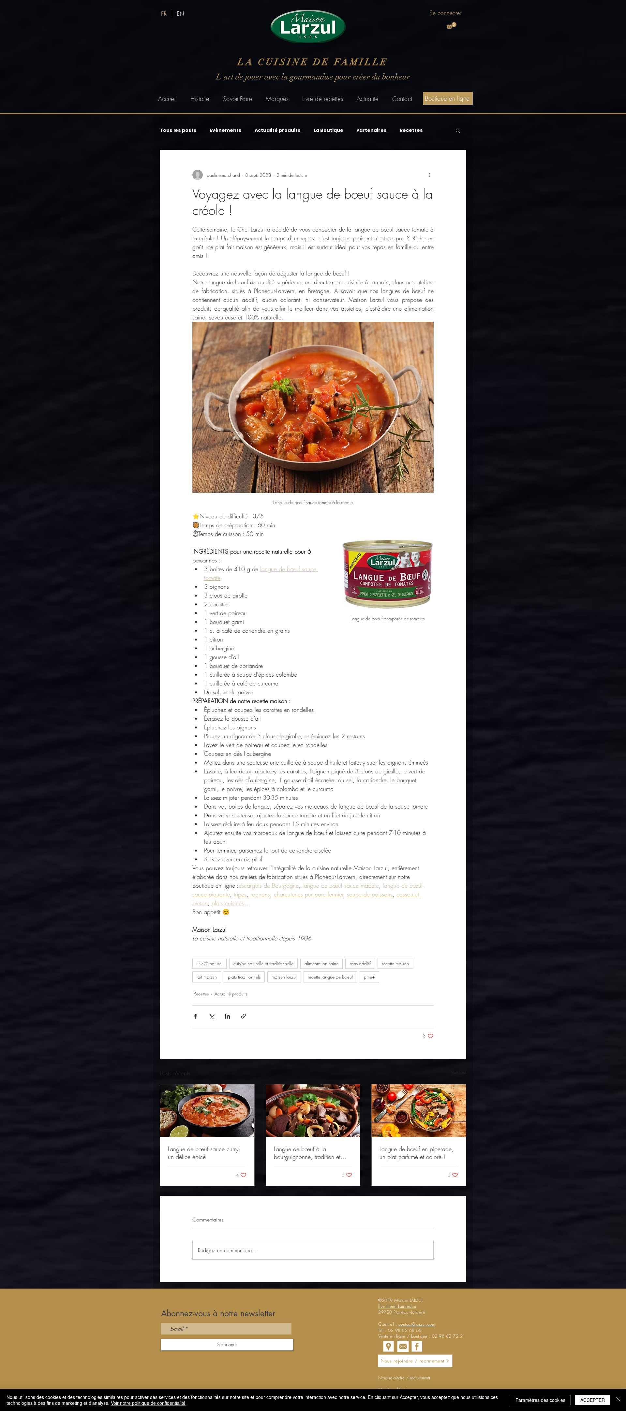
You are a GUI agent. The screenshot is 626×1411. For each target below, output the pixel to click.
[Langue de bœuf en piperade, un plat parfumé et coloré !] (419, 1110)
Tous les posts (178, 130)
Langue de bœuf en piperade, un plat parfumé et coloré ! (417, 1153)
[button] (451, 25)
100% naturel (209, 963)
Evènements (226, 130)
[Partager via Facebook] (195, 1016)
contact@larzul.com (416, 1324)
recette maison (395, 963)
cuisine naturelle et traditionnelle (263, 963)
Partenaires (371, 130)
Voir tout (458, 1072)
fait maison (207, 977)
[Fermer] (618, 1400)
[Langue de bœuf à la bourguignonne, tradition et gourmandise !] (313, 1110)
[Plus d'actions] (430, 175)
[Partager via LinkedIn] (227, 1016)
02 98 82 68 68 (405, 1330)
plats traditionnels (244, 977)
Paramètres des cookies (540, 1400)
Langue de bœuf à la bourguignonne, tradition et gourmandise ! (307, 1153)
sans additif (360, 963)
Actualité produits (278, 130)
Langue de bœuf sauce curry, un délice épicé (204, 1153)
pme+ (369, 977)
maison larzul (284, 977)
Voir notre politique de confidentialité (148, 1403)
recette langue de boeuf (330, 977)
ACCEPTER (592, 1400)
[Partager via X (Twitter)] (211, 1016)
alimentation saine (321, 963)
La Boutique (328, 130)
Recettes (411, 130)
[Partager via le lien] (243, 1016)
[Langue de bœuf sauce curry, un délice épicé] (207, 1110)
